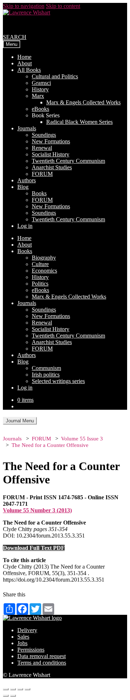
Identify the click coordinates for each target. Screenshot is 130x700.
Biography (44, 258)
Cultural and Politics (55, 76)
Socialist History (50, 154)
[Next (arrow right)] (13, 696)
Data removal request (41, 656)
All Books (29, 70)
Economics (44, 271)
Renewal (42, 148)
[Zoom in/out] (27, 689)
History (40, 89)
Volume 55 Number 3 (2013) (37, 510)
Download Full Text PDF (34, 548)
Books (39, 193)
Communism (46, 368)
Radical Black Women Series (79, 122)
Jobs (22, 643)
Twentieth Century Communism (68, 161)
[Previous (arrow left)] (6, 696)
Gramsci (41, 83)
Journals (26, 128)
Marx (38, 96)
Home (24, 57)
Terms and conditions (41, 663)
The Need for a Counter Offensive (50, 445)
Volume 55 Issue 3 (82, 439)
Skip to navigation (23, 6)
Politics (40, 284)
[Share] (13, 689)
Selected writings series (58, 381)
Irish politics (46, 374)
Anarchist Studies (52, 167)
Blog (23, 187)
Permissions (30, 650)
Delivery (27, 630)
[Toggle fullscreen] (20, 689)
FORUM (42, 174)
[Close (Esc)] (6, 689)
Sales (23, 637)
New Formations (51, 141)
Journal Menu (20, 420)
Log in (24, 226)
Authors (26, 180)
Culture (40, 264)
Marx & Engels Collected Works (83, 102)
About (24, 63)
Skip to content (63, 6)
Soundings (44, 135)
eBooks (40, 109)
